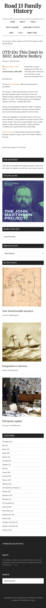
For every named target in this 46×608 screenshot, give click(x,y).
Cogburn (5, 464)
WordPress (25, 600)
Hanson (5, 480)
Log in (32, 600)
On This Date (21, 147)
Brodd (4, 453)
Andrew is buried (8, 132)
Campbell (5, 461)
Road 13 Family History (23, 8)
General (5, 476)
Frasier (4, 472)
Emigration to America (14, 366)
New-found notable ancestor (17, 311)
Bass (4, 445)
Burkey (13, 147)
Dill (3, 468)
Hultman (5, 484)
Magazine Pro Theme (26, 598)
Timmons (5, 530)
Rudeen (5, 518)
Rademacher (6, 514)
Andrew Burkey (14, 84)
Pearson (5, 507)
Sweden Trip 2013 (8, 526)
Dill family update (12, 421)
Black (4, 449)
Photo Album (6, 511)
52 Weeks (5, 441)
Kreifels (4, 491)
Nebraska (5, 499)
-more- (16, 565)
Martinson (5, 495)
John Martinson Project (10, 488)
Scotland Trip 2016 (8, 522)
